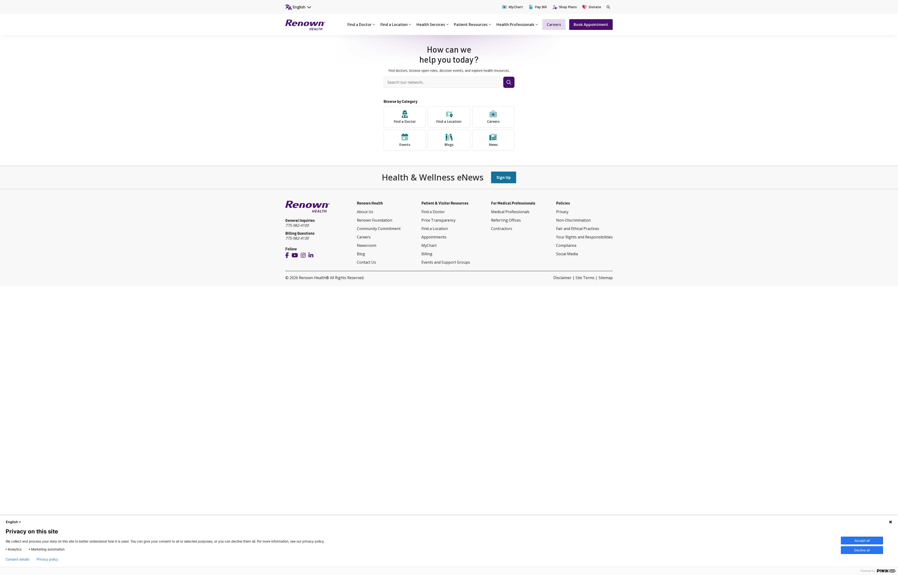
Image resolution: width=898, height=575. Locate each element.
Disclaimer (562, 277)
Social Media (567, 253)
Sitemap (605, 277)
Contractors (501, 228)
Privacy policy (47, 559)
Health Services (430, 24)
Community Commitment (379, 228)
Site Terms (585, 277)
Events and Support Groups (445, 262)
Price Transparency (438, 220)
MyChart (516, 7)
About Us (365, 211)
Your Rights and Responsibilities (584, 237)
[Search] (608, 7)
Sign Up (503, 177)
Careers (554, 24)
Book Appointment (591, 24)
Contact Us (366, 262)
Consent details (17, 559)
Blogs (449, 144)
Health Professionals (515, 24)
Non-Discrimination (573, 220)
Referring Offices (506, 220)
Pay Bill (541, 7)
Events (404, 144)
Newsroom (366, 245)
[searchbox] (442, 82)
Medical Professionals (510, 211)
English (12, 522)
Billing (426, 253)
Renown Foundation (374, 220)
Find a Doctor (360, 24)
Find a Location (394, 24)
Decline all (862, 550)
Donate (595, 7)
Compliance (566, 245)
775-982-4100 (297, 225)
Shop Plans (568, 7)
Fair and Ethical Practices (577, 228)
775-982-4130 (297, 238)
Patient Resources (471, 24)
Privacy (562, 211)
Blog (361, 253)
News (493, 144)
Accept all (862, 541)
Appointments (433, 237)
